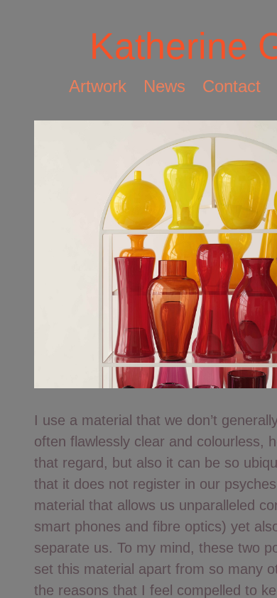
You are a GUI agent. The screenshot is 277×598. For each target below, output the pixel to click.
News (164, 86)
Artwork (97, 86)
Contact (231, 86)
